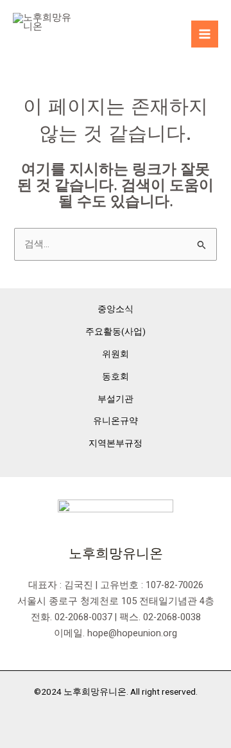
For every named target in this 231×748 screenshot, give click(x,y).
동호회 (115, 376)
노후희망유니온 (85, 43)
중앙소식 (115, 309)
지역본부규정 (115, 443)
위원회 (115, 354)
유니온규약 (115, 420)
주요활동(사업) (115, 331)
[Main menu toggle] (204, 34)
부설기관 (115, 399)
